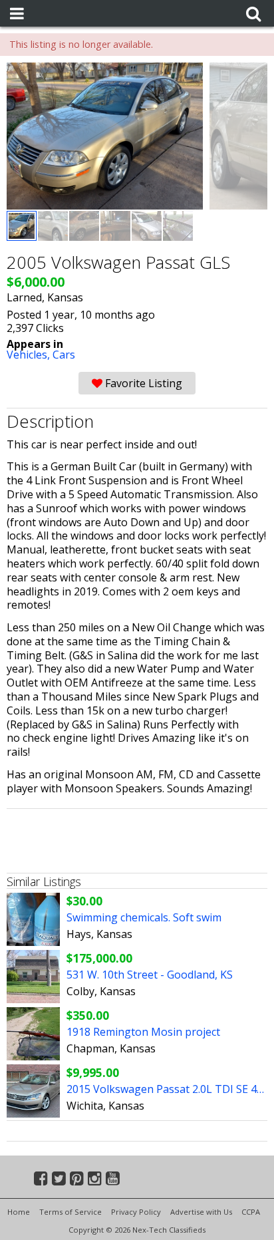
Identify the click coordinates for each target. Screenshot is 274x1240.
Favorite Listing (142, 383)
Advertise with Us (201, 1212)
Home (18, 1212)
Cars (64, 354)
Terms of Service (70, 1212)
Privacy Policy (136, 1212)
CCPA (250, 1212)
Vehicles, (30, 354)
